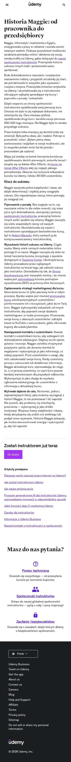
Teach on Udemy (19, 669)
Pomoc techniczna (35, 571)
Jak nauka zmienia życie (18, 488)
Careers (13, 689)
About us (14, 679)
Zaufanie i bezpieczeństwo (35, 622)
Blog (11, 694)
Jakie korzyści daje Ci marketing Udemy (28, 506)
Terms (12, 709)
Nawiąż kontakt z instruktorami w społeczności (33, 525)
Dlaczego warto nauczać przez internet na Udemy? (35, 475)
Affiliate (13, 704)
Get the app (16, 674)
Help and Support (19, 699)
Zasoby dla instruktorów (19, 512)
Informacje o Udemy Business (22, 519)
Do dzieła (13, 454)
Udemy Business (19, 664)
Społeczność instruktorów (35, 596)
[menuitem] (24, 654)
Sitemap (14, 720)
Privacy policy (17, 715)
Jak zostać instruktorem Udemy (23, 482)
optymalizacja (26, 279)
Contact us (15, 684)
